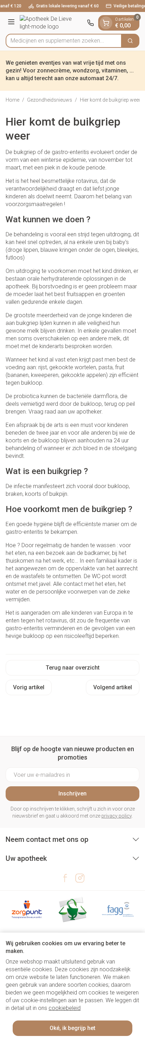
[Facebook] (65, 878)
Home (12, 100)
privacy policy (116, 816)
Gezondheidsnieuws (49, 100)
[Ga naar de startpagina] (52, 23)
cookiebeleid (65, 1008)
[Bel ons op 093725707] (90, 22)
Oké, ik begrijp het (72, 1028)
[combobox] (64, 41)
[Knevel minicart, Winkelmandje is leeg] (106, 23)
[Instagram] (80, 878)
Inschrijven (72, 793)
